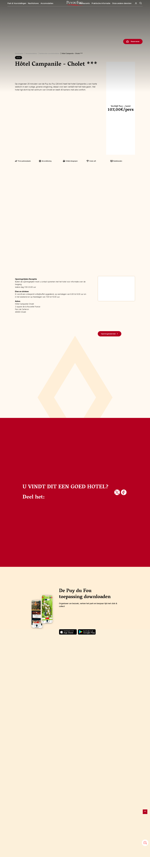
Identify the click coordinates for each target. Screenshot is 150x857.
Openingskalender (108, 334)
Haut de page (145, 811)
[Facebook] (124, 493)
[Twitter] (117, 493)
